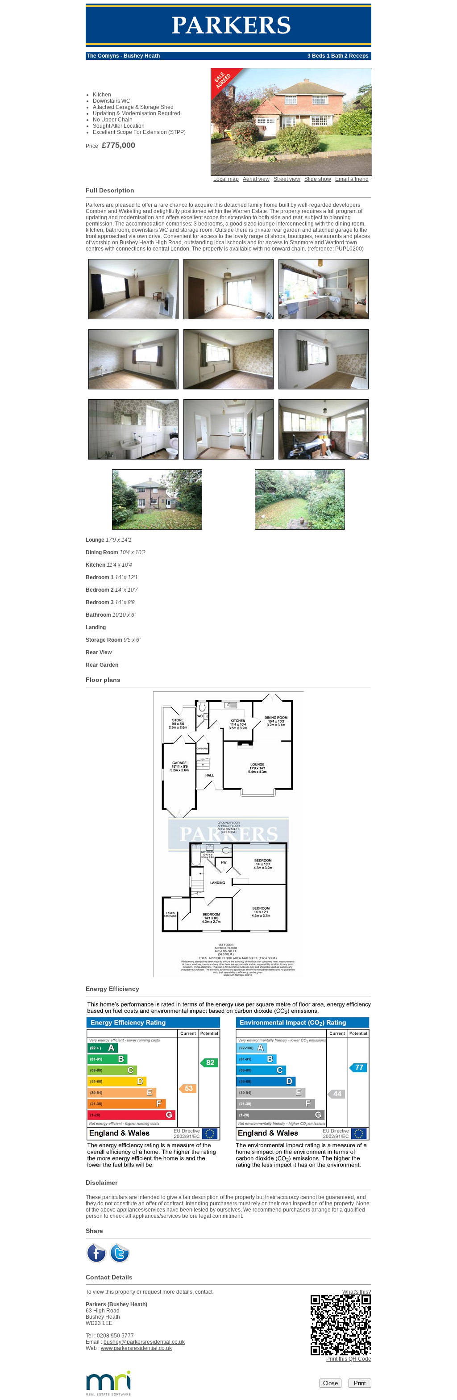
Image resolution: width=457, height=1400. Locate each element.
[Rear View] (157, 527)
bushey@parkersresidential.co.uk (144, 1342)
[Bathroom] (133, 457)
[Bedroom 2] (228, 387)
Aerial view (256, 179)
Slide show (317, 179)
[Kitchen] (323, 317)
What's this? (356, 1292)
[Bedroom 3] (323, 387)
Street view (287, 179)
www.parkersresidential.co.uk (136, 1348)
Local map (226, 179)
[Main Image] (291, 173)
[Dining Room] (228, 317)
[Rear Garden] (300, 527)
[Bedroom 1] (133, 387)
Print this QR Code (348, 1359)
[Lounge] (133, 317)
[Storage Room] (323, 457)
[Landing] (228, 457)
